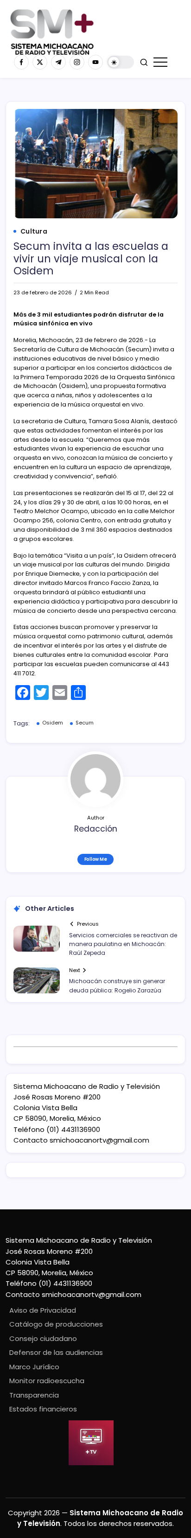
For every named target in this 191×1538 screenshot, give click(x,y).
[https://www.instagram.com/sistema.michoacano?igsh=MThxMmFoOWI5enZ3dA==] (77, 62)
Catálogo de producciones (56, 1324)
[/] (39, 62)
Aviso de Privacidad (42, 1310)
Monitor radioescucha (46, 1380)
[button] (120, 62)
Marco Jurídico (34, 1367)
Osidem (52, 722)
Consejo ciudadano (43, 1338)
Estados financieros (43, 1409)
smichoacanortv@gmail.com (99, 1140)
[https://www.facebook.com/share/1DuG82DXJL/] (21, 62)
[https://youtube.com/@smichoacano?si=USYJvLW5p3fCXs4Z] (95, 62)
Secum (85, 722)
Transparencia (34, 1395)
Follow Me (95, 859)
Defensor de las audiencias (56, 1352)
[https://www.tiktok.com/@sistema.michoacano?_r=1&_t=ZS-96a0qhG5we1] (58, 62)
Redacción (95, 828)
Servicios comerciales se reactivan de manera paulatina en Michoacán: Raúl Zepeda (123, 944)
